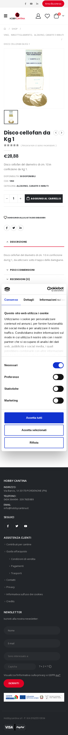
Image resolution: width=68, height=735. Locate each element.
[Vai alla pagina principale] (5, 29)
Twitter (17, 526)
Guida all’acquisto (16, 551)
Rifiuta (34, 442)
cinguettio (14, 228)
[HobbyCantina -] (17, 16)
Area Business (53, 3)
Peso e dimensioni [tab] (22, 270)
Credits (10, 601)
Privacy (10, 587)
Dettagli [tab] (29, 299)
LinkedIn (21, 228)
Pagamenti (17, 566)
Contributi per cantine (18, 544)
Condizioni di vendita (23, 559)
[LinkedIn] (37, 3)
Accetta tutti (34, 417)
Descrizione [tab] (18, 242)
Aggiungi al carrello (46, 198)
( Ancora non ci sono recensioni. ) (38, 145)
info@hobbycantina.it (16, 508)
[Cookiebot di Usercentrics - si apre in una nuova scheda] (48, 289)
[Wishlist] (47, 16)
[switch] (58, 377)
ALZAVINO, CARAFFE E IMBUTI (33, 185)
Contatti (10, 580)
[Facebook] (25, 3)
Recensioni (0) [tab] (20, 279)
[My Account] (38, 16)
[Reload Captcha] (49, 666)
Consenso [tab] (11, 299)
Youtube (25, 526)
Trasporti (16, 573)
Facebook (7, 228)
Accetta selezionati (34, 430)
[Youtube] (31, 3)
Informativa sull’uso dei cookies (24, 594)
